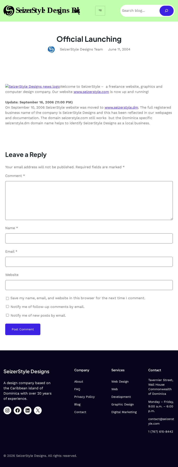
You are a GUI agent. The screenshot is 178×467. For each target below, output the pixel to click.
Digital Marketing (124, 412)
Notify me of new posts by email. (38, 315)
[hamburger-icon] (100, 11)
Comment (15, 176)
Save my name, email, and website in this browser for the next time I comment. (77, 298)
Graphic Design (122, 404)
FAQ (77, 389)
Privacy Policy (84, 396)
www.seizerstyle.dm (121, 107)
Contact (80, 412)
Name (11, 228)
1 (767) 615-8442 (160, 431)
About (78, 381)
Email (11, 251)
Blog (77, 404)
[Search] (167, 11)
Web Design (120, 381)
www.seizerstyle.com (91, 92)
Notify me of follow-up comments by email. (47, 307)
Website (11, 275)
